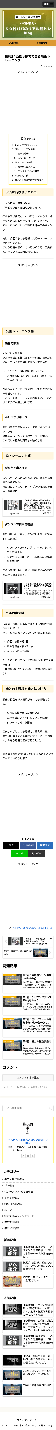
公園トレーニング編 (25, 149)
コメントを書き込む (28, 1077)
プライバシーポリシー (28, 1420)
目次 (23, 138)
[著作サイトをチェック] (23, 1156)
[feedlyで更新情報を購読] (28, 1156)
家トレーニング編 (23, 162)
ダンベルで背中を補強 (28, 171)
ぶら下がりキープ (26, 158)
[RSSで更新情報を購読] (32, 1156)
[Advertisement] (28, 101)
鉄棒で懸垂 (23, 153)
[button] (36, 853)
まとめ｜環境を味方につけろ (29, 180)
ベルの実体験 (21, 175)
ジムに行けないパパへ (26, 145)
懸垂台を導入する (26, 167)
